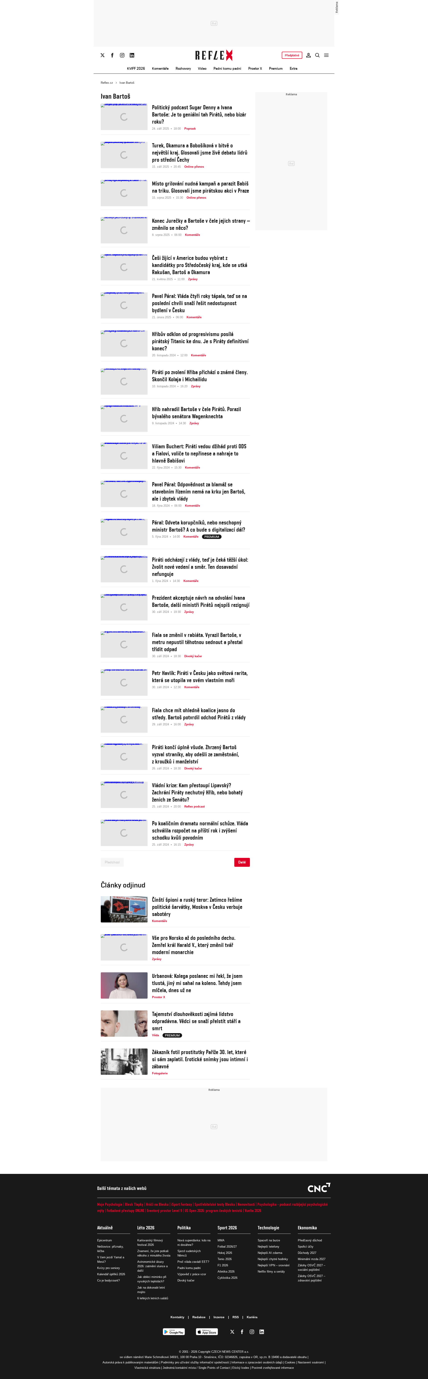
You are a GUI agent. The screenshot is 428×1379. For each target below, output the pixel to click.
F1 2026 (223, 1265)
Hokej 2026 (225, 1253)
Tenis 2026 (225, 1259)
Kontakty (177, 1317)
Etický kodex (240, 1367)
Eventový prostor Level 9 (164, 1210)
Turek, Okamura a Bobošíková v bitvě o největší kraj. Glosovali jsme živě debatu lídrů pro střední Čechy (199, 152)
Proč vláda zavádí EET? (193, 1261)
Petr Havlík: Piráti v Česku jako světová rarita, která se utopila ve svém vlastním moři (200, 676)
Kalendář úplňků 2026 (111, 1274)
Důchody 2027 (307, 1253)
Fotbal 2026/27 (227, 1246)
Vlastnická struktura (147, 1367)
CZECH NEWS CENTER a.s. (230, 1351)
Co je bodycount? (108, 1280)
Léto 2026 (145, 1227)
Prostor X (255, 68)
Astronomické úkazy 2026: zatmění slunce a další (152, 1266)
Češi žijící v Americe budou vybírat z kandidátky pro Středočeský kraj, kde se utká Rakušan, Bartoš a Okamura (199, 265)
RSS (236, 1317)
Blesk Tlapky (134, 1204)
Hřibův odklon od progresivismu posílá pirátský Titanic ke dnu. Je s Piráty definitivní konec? (200, 341)
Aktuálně (105, 1227)
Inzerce (219, 1317)
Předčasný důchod (310, 1240)
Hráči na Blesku (157, 1204)
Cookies (290, 1362)
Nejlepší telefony (268, 1246)
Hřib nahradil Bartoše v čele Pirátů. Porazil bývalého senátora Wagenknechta (196, 413)
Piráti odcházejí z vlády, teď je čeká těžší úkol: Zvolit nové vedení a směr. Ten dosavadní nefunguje (200, 566)
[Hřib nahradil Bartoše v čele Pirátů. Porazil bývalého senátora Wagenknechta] (124, 419)
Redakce (199, 1317)
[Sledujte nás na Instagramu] (122, 55)
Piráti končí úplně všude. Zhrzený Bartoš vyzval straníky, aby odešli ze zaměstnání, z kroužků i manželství (195, 754)
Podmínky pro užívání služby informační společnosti (195, 1362)
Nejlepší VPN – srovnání (274, 1265)
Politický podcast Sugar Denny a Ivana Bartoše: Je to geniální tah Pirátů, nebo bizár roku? (199, 114)
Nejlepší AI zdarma (270, 1253)
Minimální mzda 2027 (311, 1259)
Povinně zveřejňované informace (273, 1367)
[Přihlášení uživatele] (308, 55)
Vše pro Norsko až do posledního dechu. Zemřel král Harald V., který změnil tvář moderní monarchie (193, 944)
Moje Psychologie (109, 1204)
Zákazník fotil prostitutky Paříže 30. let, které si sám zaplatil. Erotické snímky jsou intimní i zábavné (200, 1059)
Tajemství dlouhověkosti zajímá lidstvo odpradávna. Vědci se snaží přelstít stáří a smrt (196, 1021)
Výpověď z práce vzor (191, 1274)
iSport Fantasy (181, 1204)
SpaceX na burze (269, 1240)
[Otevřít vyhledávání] (317, 55)
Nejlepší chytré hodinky (273, 1259)
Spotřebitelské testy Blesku (215, 1204)
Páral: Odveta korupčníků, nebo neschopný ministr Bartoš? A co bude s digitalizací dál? (198, 526)
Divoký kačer (185, 1280)
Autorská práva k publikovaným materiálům (130, 1362)
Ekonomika (307, 1227)
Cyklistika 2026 (227, 1277)
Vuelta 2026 (253, 1210)
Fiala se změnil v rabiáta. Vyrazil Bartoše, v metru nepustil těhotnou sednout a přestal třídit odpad (197, 642)
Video (202, 68)
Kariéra (252, 1317)
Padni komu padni (227, 68)
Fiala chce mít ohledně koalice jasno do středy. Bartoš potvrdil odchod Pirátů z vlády (199, 714)
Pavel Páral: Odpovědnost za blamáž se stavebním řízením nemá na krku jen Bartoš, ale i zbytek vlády (198, 491)
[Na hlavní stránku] (214, 55)
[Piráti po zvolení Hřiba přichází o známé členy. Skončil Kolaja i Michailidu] (124, 382)
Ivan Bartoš (126, 82)
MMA (221, 1240)
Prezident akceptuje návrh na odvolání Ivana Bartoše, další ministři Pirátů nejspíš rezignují (200, 601)
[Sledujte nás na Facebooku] (112, 55)
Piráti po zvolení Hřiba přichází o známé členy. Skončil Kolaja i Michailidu (200, 376)
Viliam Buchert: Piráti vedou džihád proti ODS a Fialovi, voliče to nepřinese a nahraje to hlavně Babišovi (199, 453)
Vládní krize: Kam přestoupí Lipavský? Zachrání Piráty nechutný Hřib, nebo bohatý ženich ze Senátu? (197, 792)
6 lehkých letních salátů (152, 1298)
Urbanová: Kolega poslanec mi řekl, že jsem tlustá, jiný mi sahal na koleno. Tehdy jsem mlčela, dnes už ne (197, 983)
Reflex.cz (107, 82)
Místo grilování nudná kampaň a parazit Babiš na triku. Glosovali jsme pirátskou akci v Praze (200, 187)
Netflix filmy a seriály (271, 1271)
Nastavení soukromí (311, 1362)
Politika (184, 1227)
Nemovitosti (246, 1204)
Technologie (268, 1227)
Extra (293, 68)
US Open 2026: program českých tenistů (213, 1210)
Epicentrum (104, 1240)
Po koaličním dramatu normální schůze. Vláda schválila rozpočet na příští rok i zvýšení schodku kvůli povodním (200, 830)
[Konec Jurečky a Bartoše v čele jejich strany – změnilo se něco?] (124, 230)
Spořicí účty (305, 1246)
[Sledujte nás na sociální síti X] (102, 55)
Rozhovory (183, 68)
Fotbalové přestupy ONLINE (125, 1210)
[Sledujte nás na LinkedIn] (132, 55)
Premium (276, 68)
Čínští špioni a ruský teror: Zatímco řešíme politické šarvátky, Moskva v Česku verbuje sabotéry (197, 906)
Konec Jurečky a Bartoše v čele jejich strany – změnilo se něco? (201, 224)
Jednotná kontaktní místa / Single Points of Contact (196, 1367)
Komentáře (160, 68)
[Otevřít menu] (326, 55)
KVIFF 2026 (136, 68)
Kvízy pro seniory (108, 1268)
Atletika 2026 (226, 1271)
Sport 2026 (227, 1227)
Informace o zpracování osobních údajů (256, 1362)
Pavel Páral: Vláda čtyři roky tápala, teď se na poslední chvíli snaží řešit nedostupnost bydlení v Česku (199, 303)
